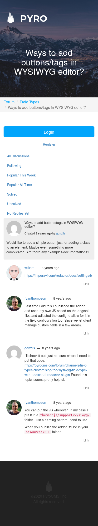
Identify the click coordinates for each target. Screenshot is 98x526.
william (29, 267)
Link (86, 284)
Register (49, 144)
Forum (9, 102)
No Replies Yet (18, 213)
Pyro (32, 18)
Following (14, 165)
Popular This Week (21, 175)
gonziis (60, 233)
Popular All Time (19, 184)
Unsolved (14, 203)
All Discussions (18, 156)
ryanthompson (35, 298)
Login (49, 132)
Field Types (29, 102)
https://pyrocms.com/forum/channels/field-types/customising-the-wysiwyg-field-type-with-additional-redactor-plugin (56, 370)
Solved (12, 194)
